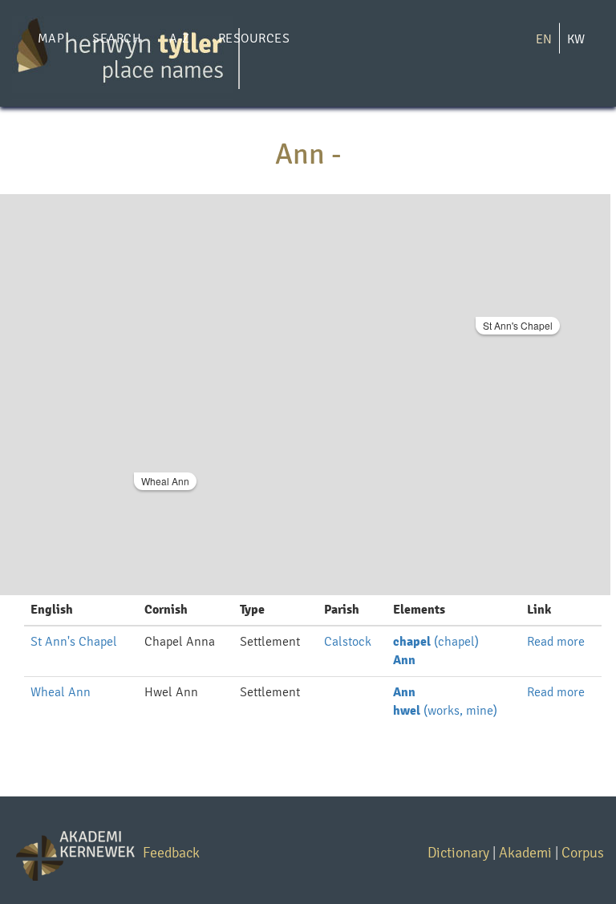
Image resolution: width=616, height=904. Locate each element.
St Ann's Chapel (518, 325)
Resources (254, 38)
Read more (556, 641)
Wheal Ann (165, 481)
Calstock (347, 641)
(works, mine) (445, 710)
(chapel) (436, 641)
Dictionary (458, 852)
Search (116, 38)
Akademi (525, 852)
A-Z (179, 38)
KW (576, 39)
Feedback (171, 852)
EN (544, 39)
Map (51, 38)
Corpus (582, 852)
